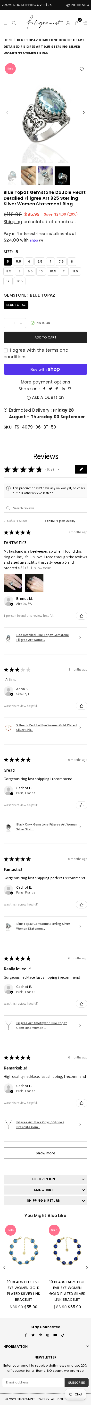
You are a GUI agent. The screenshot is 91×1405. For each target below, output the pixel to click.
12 (8, 281)
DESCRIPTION (43, 1179)
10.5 (53, 271)
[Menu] (5, 22)
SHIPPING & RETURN (43, 1200)
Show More (42, 568)
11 (64, 271)
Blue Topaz (16, 304)
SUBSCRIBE (76, 1382)
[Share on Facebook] (44, 389)
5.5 (18, 261)
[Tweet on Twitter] (50, 389)
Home (8, 40)
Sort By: (50, 521)
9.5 (30, 271)
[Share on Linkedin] (63, 389)
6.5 (39, 261)
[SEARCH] (14, 22)
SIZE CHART (43, 1189)
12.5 (20, 281)
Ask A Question (47, 397)
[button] (77, 22)
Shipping (13, 222)
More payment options (45, 382)
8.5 (8, 271)
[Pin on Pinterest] (57, 389)
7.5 (61, 261)
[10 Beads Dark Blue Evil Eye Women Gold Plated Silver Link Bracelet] (67, 1249)
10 (41, 271)
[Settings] (84, 22)
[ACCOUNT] (68, 22)
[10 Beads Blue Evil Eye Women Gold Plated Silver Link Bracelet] (23, 1249)
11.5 (75, 271)
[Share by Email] (69, 389)
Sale (10, 68)
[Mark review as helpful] (81, 616)
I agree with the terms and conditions (36, 353)
